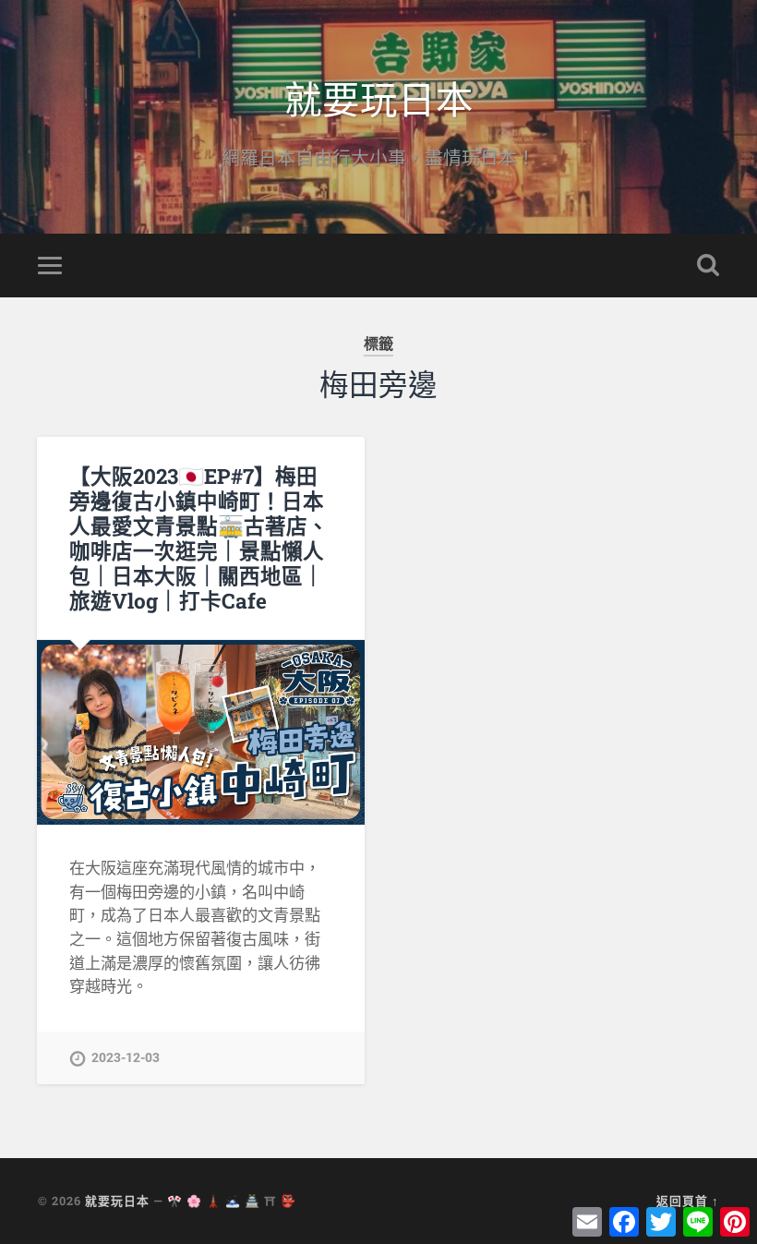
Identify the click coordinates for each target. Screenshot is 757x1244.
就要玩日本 (379, 97)
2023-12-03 (125, 1058)
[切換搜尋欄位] (708, 265)
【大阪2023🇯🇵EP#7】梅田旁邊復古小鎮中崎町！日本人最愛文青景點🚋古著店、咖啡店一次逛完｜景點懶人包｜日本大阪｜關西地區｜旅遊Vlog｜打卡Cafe (199, 538)
